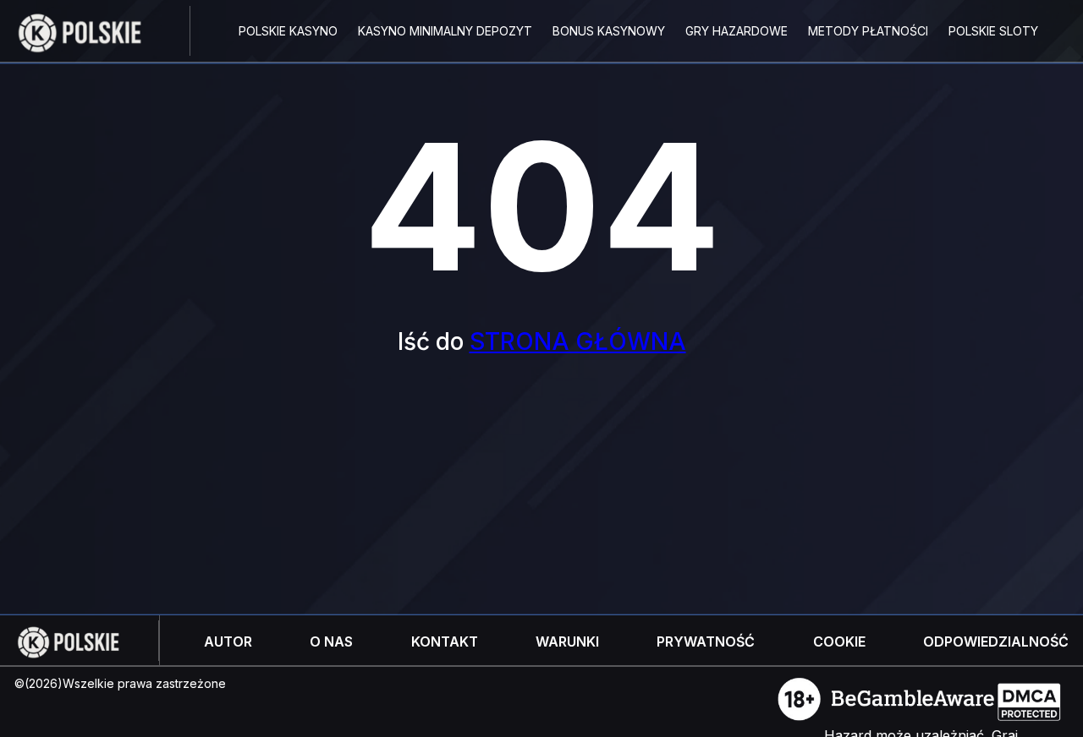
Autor (228, 641)
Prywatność (706, 641)
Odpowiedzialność (996, 641)
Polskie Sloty (993, 31)
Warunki (567, 641)
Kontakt (444, 641)
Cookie (839, 641)
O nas (331, 641)
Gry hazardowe (736, 31)
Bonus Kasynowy (608, 31)
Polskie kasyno (288, 31)
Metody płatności (868, 31)
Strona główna (578, 341)
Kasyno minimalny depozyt (445, 31)
